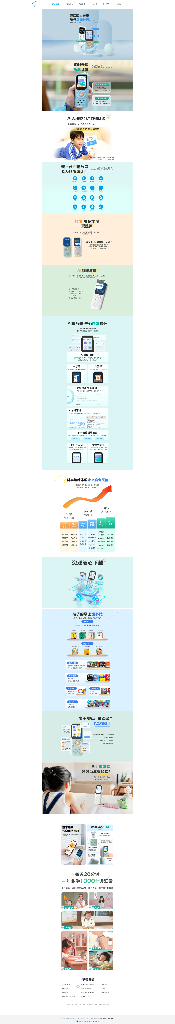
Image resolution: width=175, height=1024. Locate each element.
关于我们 (106, 4)
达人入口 (94, 4)
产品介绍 (55, 4)
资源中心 (69, 4)
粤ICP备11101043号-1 (107, 1018)
